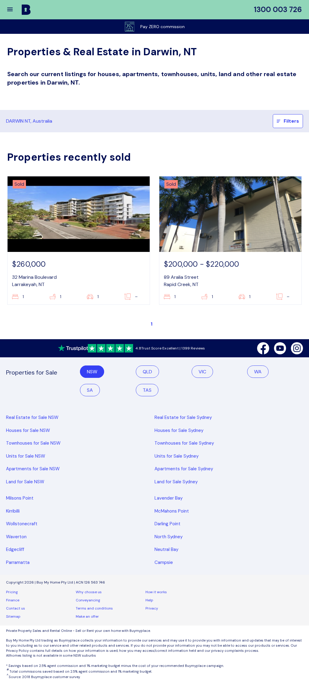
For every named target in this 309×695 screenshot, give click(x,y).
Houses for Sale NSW (28, 430)
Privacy (151, 608)
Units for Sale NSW (25, 456)
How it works (156, 592)
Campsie (163, 562)
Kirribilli (13, 511)
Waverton (16, 537)
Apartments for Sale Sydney (183, 469)
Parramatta (18, 562)
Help (149, 600)
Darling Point (167, 524)
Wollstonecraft (21, 524)
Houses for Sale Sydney (178, 430)
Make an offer (87, 616)
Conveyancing (88, 600)
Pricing (12, 592)
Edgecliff (15, 549)
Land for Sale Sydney (176, 482)
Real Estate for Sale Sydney (183, 417)
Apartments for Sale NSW (33, 469)
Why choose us (89, 592)
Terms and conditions (94, 608)
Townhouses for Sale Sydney (184, 443)
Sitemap (13, 616)
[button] (14, 9)
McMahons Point (171, 511)
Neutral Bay (166, 549)
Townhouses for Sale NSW (33, 443)
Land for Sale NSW (25, 482)
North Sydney (168, 537)
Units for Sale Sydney (176, 456)
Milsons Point (19, 498)
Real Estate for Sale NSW (32, 417)
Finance (12, 600)
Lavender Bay (168, 498)
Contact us (15, 608)
